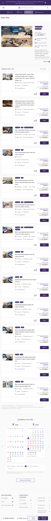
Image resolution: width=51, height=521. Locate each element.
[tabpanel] (16, 36)
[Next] (48, 446)
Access (2, 501)
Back (2, 446)
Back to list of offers (25, 480)
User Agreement (41, 505)
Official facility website (6, 505)
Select (44, 93)
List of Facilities (23, 503)
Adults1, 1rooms (23, 518)
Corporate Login (41, 497)
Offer (30, 12)
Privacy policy (41, 508)
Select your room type (44, 518)
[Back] (2, 446)
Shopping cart (41, 12)
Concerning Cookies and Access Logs (42, 511)
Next (48, 446)
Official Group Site (23, 507)
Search (11, 12)
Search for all (22, 500)
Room (20, 12)
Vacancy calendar (33, 518)
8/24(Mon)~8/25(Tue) (9, 518)
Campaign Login (41, 500)
